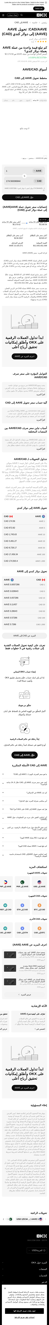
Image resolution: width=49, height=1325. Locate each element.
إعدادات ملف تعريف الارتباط (24, 1317)
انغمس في (40, 1029)
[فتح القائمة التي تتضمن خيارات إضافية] (3, 15)
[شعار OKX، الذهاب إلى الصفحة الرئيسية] (42, 15)
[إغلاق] (5, 1288)
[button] (21, 15)
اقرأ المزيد (40, 394)
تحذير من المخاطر (25, 1149)
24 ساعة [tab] (35, 100)
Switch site (38, 8)
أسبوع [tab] (28, 100)
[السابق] (45, 1219)
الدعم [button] (44, 1282)
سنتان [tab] (6, 100)
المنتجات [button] (43, 1269)
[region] (24, 1305)
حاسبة (34, 22)
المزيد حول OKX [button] (39, 1262)
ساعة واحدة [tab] (43, 100)
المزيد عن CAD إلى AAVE (24, 636)
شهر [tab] (20, 100)
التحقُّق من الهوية (34, 711)
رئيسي (44, 22)
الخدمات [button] (43, 1275)
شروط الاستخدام (38, 1149)
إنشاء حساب (12, 15)
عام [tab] (13, 100)
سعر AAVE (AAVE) (29, 253)
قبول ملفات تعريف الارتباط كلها (24, 1311)
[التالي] (3, 1219)
